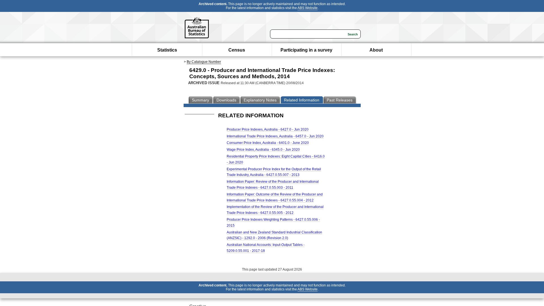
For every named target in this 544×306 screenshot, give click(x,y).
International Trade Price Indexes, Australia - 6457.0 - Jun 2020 (275, 136)
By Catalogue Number (204, 62)
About (376, 50)
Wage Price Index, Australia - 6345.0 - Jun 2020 (263, 150)
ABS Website (308, 8)
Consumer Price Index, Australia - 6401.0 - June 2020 (268, 143)
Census (236, 50)
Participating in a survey (306, 50)
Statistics (167, 50)
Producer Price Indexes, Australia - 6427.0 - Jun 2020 (268, 129)
